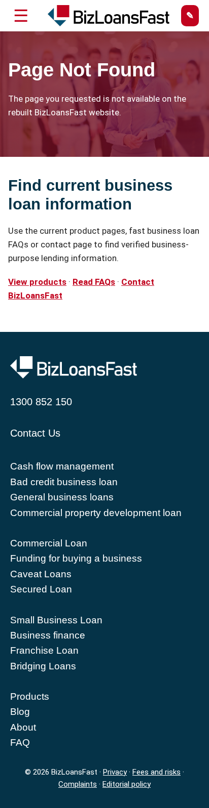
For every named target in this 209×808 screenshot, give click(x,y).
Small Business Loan (56, 620)
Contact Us (35, 433)
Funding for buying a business (76, 558)
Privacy (115, 772)
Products (29, 696)
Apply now (190, 15)
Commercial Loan (48, 543)
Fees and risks (156, 772)
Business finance (47, 635)
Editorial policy (126, 784)
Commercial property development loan (96, 512)
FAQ (20, 742)
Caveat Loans (41, 574)
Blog (20, 711)
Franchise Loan (44, 650)
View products (37, 282)
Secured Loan (41, 589)
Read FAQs (94, 282)
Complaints (77, 784)
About (23, 727)
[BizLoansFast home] (104, 15)
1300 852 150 (41, 401)
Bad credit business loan (64, 482)
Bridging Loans (43, 666)
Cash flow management (62, 466)
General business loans (62, 497)
